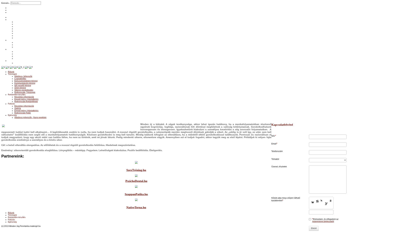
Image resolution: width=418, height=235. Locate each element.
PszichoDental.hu (136, 181)
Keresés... (5, 3)
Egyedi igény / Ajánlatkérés (26, 45)
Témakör (275, 159)
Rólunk (11, 17)
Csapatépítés (20, 24)
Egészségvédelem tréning (26, 26)
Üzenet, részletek (279, 166)
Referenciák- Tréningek (24, 38)
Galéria (17, 54)
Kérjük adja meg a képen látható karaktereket (285, 199)
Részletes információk (24, 42)
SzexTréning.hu (136, 170)
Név (273, 136)
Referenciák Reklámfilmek (26, 47)
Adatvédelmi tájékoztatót (323, 221)
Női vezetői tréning (22, 31)
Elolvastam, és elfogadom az (325, 220)
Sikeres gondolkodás (23, 35)
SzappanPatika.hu (136, 194)
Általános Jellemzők (23, 22)
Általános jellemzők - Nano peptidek (30, 63)
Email (273, 144)
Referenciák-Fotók (22, 58)
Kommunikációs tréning (24, 29)
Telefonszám (277, 151)
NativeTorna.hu (136, 207)
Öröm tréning (20, 33)
